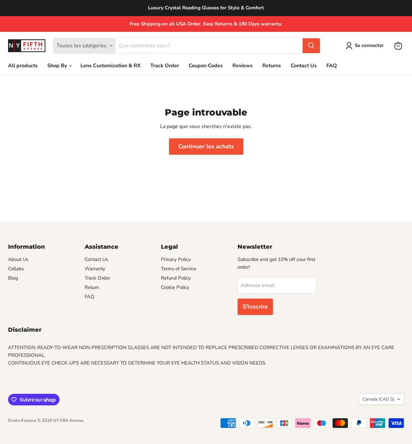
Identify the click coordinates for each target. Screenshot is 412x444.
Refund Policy (176, 278)
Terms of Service (178, 268)
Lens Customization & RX (110, 65)
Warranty (95, 268)
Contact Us (304, 65)
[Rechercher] (311, 45)
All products (23, 65)
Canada (378, 399)
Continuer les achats (206, 146)
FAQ (331, 65)
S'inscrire (255, 306)
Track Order (164, 65)
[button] (366, 46)
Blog (13, 278)
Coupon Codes (206, 65)
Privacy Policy (176, 259)
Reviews (242, 65)
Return (92, 287)
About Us (18, 259)
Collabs (16, 268)
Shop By (57, 65)
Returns (271, 65)
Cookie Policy (175, 287)
